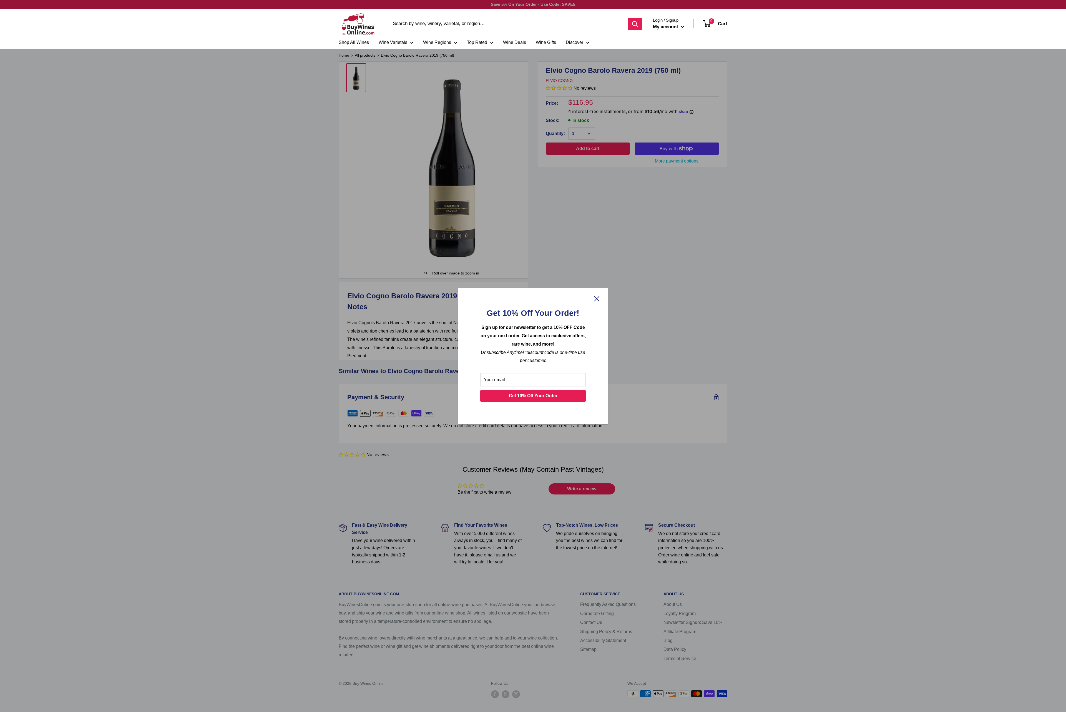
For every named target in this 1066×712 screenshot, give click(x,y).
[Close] (597, 298)
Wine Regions (437, 42)
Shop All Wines (354, 42)
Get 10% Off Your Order (533, 395)
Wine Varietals (393, 42)
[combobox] (508, 24)
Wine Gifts (546, 42)
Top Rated (477, 42)
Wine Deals (514, 42)
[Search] (635, 24)
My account (666, 26)
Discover (574, 42)
